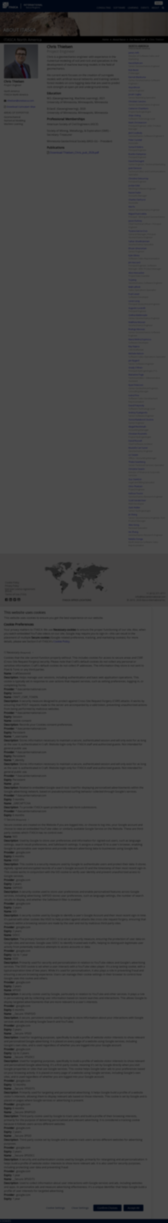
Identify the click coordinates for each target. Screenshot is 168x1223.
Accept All (133, 1208)
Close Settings (80, 1207)
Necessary (19, 652)
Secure (16, 819)
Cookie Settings (55, 1207)
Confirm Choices (107, 1208)
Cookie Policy (61, 641)
